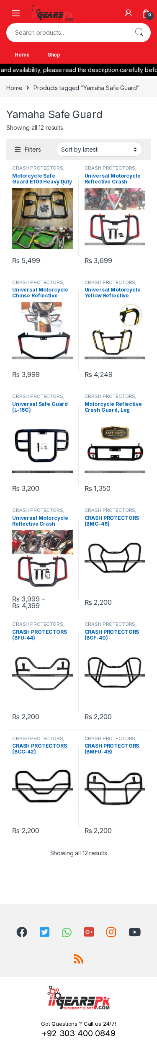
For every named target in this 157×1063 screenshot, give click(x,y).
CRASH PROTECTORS (37, 168)
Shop (54, 55)
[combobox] (66, 32)
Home (22, 55)
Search (139, 32)
